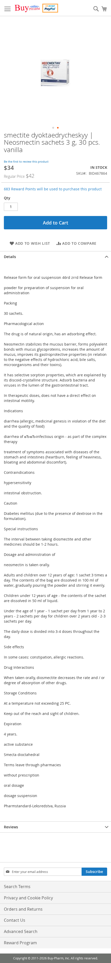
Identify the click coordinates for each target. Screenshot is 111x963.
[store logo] (36, 8)
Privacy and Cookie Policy (28, 898)
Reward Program (20, 943)
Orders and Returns (23, 909)
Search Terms (17, 886)
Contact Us (14, 920)
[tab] (55, 256)
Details (10, 256)
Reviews (11, 826)
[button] (53, 128)
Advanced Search (20, 931)
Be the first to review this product (26, 161)
